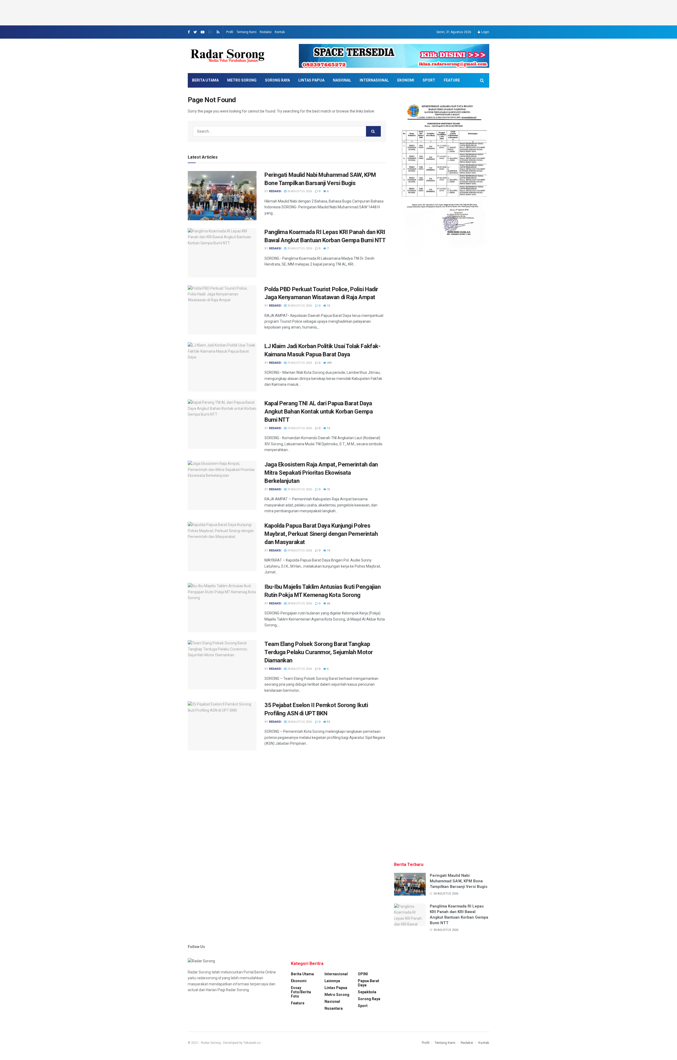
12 (328, 428)
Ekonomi (405, 80)
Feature (452, 80)
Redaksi (266, 32)
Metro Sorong (242, 80)
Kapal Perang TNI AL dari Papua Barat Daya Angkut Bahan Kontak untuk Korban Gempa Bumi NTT (318, 411)
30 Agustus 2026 (299, 191)
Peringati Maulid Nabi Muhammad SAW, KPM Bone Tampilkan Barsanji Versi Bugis (458, 881)
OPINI (363, 974)
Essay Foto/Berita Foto (301, 992)
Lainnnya (332, 981)
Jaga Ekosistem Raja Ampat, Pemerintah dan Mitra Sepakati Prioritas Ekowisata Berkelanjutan (321, 472)
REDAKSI (275, 191)
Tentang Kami (246, 32)
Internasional (374, 80)
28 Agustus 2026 (299, 603)
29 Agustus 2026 (299, 363)
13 (328, 305)
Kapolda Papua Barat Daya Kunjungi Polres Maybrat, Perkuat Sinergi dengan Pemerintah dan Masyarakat (321, 533)
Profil (229, 32)
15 (328, 489)
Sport (429, 80)
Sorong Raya (277, 80)
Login (485, 32)
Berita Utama (205, 80)
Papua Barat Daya (368, 983)
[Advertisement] (338, 12)
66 (328, 603)
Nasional (342, 80)
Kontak (280, 32)
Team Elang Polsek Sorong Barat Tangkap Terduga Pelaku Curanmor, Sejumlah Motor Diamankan (318, 652)
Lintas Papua (311, 80)
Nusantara (333, 1008)
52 (328, 722)
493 (329, 363)
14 (328, 550)
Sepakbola (367, 992)
